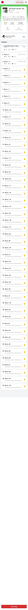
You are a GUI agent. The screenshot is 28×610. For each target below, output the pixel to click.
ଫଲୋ (24, 36)
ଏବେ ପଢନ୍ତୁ (14, 606)
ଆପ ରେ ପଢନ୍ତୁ (19, 2)
